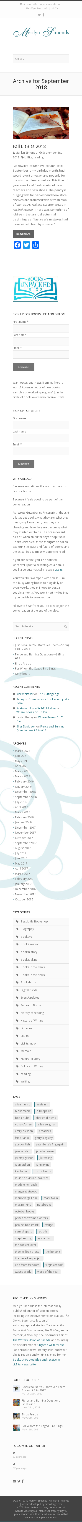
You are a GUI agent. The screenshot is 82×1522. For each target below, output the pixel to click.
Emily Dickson (24, 1131)
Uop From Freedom (27, 1265)
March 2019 (22, 776)
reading (39, 157)
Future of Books (31, 1005)
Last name (19, 335)
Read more (23, 234)
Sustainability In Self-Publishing (36, 708)
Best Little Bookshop (34, 921)
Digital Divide (29, 990)
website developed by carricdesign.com (42, 1504)
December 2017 (25, 827)
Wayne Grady (23, 1271)
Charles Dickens (46, 1118)
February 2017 (24, 878)
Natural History (30, 1058)
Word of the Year (48, 1271)
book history (29, 952)
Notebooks (44, 1204)
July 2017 (20, 853)
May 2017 (21, 863)
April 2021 (21, 766)
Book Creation (30, 944)
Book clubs (22, 1118)
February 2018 (24, 817)
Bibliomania (23, 1111)
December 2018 (25, 791)
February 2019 (24, 781)
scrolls (43, 1231)
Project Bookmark (26, 1225)
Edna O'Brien (23, 1124)
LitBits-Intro (28, 1043)
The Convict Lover (25, 1245)
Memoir (26, 1051)
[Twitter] (39, 15)
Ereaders (45, 1131)
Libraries (26, 1028)
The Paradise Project (28, 1258)
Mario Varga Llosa (26, 1198)
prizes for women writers (31, 1218)
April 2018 (21, 807)
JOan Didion (22, 1164)
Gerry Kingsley (44, 1138)
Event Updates (30, 997)
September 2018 (26, 797)
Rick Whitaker (24, 694)
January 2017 (23, 884)
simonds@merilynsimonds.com (42, 4)
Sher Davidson (26, 726)
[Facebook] (43, 15)
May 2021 (21, 761)
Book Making (29, 959)
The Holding (53, 1251)
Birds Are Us (23, 663)
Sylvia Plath (45, 1238)
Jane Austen (22, 1151)
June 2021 (21, 755)
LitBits (28, 157)
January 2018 (23, 822)
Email (17, 348)
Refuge (49, 1225)
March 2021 (22, 771)
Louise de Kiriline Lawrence (32, 1178)
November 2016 (25, 894)
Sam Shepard (24, 1231)
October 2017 (24, 838)
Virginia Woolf (54, 1265)
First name (20, 321)
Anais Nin (42, 1104)
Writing (25, 1081)
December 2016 (25, 889)
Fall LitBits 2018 (29, 146)
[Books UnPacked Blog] (41, 36)
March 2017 (22, 873)
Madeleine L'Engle (26, 1184)
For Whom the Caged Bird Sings (35, 668)
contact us (26, 1514)
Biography (27, 929)
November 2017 (25, 832)
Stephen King (23, 1238)
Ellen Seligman (47, 1124)
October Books (25, 1211)
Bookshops (28, 982)
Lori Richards (43, 1171)
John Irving (42, 1164)
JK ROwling (46, 1158)
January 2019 (23, 786)
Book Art (26, 936)
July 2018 (20, 802)
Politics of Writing (32, 1066)
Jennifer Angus (45, 1151)
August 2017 (23, 848)
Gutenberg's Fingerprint (50, 1144)
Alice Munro (22, 1104)
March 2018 (22, 812)
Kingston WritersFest (50, 1345)
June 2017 (21, 858)
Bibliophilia (44, 1111)
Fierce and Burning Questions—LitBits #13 (40, 728)
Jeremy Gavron (24, 1158)
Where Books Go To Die (32, 712)
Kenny (20, 699)
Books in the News (33, 967)
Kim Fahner (22, 1171)
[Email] (14, 1481)
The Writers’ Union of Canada (32, 1340)
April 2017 (21, 868)
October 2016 (24, 899)
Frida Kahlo (22, 1138)
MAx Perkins (23, 1204)
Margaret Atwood (26, 1191)
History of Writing (32, 1020)
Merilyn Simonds (26, 152)
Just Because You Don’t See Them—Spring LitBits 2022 (45, 1388)
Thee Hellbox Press (27, 1251)
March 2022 (22, 750)
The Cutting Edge (48, 694)
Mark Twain (51, 1198)
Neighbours (22, 673)
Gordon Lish (22, 1144)
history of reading (32, 1013)
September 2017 (26, 843)
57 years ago (19, 1456)
